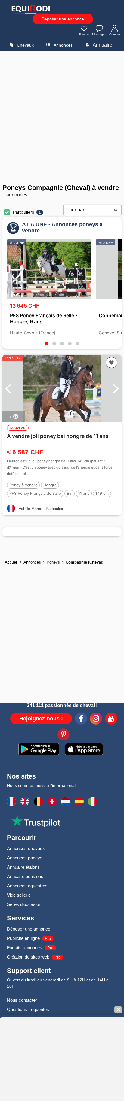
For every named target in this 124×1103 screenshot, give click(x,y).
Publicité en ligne (23, 938)
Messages (99, 34)
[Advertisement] (62, 117)
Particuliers (23, 212)
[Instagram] (96, 719)
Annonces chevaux (26, 848)
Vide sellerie (19, 895)
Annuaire (102, 44)
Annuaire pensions (25, 876)
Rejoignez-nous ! (41, 719)
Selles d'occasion (24, 904)
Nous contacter (22, 1000)
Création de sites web (28, 956)
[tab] (46, 343)
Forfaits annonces (24, 947)
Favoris (84, 34)
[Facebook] (81, 719)
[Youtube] (111, 719)
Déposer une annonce (63, 19)
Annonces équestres (27, 885)
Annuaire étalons (23, 867)
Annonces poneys (24, 857)
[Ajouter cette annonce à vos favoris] (111, 362)
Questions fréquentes (28, 1009)
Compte (114, 34)
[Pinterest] (63, 735)
